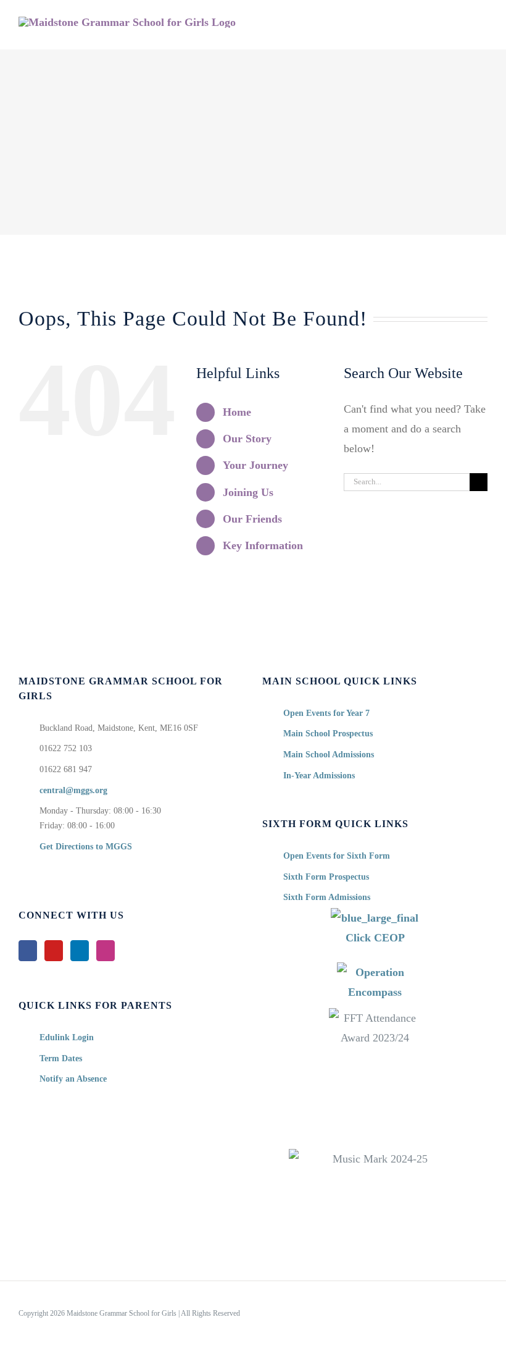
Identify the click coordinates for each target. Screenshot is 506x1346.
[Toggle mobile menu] (482, 29)
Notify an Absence (73, 1078)
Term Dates (60, 1058)
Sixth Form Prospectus (326, 876)
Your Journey (255, 465)
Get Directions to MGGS (85, 846)
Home (237, 412)
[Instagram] (105, 950)
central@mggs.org (73, 790)
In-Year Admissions (319, 775)
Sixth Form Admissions (326, 897)
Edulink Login (66, 1037)
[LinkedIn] (79, 950)
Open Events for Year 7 (326, 713)
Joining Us (248, 492)
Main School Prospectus (328, 733)
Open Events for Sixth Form (336, 855)
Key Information (263, 545)
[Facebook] (28, 950)
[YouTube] (53, 950)
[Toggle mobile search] (460, 29)
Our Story (247, 438)
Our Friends (252, 519)
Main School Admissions (328, 754)
